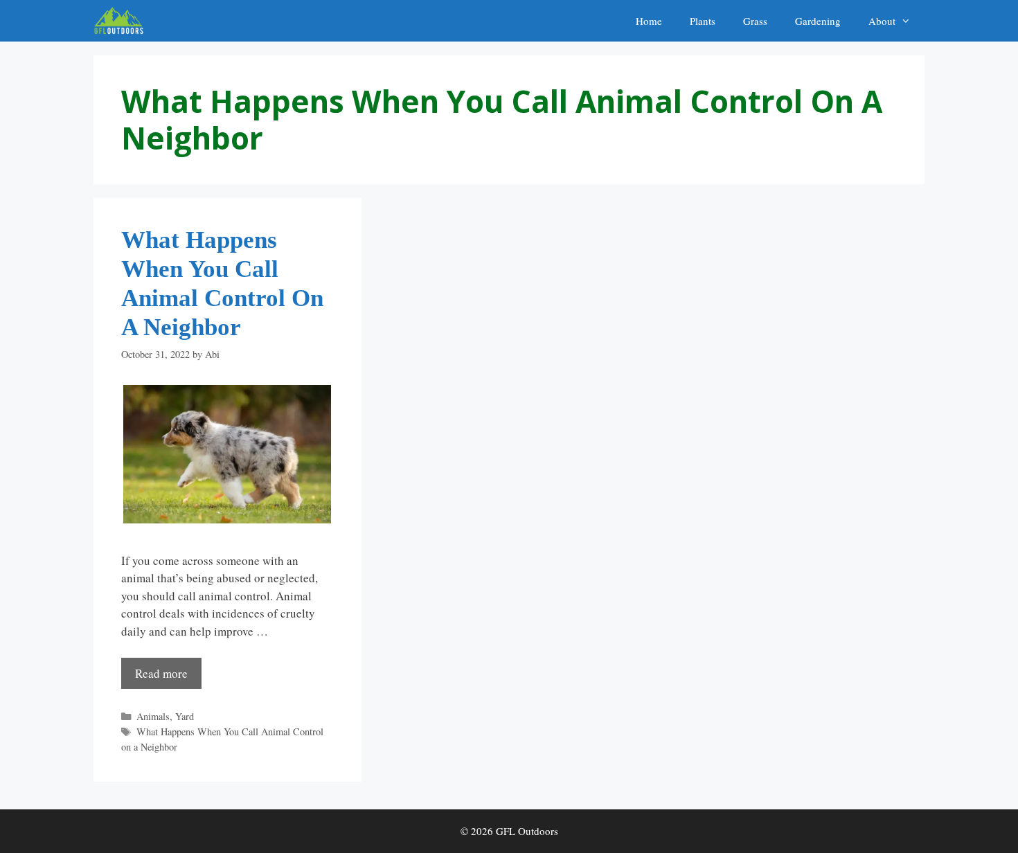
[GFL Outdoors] (122, 21)
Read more (161, 673)
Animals (153, 716)
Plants (702, 21)
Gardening (818, 21)
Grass (755, 21)
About (881, 21)
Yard (184, 716)
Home (649, 21)
